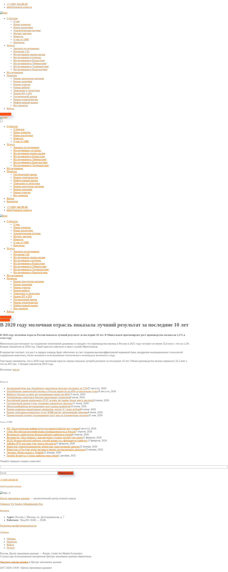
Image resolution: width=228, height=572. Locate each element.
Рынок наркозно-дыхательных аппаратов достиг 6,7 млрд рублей (44, 409)
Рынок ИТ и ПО (22, 93)
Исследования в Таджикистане (31, 66)
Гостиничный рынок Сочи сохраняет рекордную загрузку (40, 403)
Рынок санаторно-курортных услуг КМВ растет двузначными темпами (47, 412)
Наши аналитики (23, 27)
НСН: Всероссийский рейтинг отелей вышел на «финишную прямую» (47, 440)
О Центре (12, 18)
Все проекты (20, 105)
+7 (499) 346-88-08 (9, 479)
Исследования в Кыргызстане (30, 69)
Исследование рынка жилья (29, 54)
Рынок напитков (22, 81)
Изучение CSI (21, 51)
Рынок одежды (21, 84)
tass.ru (16, 369)
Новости (18, 36)
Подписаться (65, 473)
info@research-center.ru (10, 486)
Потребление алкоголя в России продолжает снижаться (38, 397)
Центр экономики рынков (15, 498)
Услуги (11, 45)
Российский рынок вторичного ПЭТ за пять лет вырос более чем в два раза (50, 400)
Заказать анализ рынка (14, 562)
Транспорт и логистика (26, 90)
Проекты (12, 75)
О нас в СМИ (21, 39)
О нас (16, 21)
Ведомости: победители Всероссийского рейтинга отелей (39, 434)
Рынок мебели (21, 87)
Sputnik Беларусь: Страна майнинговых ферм (32, 455)
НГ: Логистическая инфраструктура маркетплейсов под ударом (43, 428)
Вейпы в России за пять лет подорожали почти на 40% (38, 394)
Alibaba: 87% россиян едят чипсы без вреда (31, 443)
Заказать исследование (26, 48)
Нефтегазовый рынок (25, 102)
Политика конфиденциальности (18, 525)
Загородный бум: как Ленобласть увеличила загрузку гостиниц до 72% (47, 388)
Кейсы (10, 108)
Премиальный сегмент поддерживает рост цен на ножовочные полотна (47, 415)
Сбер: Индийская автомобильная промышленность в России (41, 431)
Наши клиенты (22, 24)
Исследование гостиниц (27, 57)
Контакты (19, 42)
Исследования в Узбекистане (29, 63)
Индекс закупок (22, 33)
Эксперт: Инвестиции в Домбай (25, 452)
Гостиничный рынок (25, 96)
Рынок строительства (25, 99)
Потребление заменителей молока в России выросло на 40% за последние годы (52, 391)
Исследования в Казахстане (29, 60)
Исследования (15, 72)
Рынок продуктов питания (28, 78)
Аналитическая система (27, 30)
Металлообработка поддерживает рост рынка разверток (38, 406)
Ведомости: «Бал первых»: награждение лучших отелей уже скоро (44, 437)
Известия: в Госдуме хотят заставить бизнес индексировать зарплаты (46, 449)
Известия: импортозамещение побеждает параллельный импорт (43, 446)
